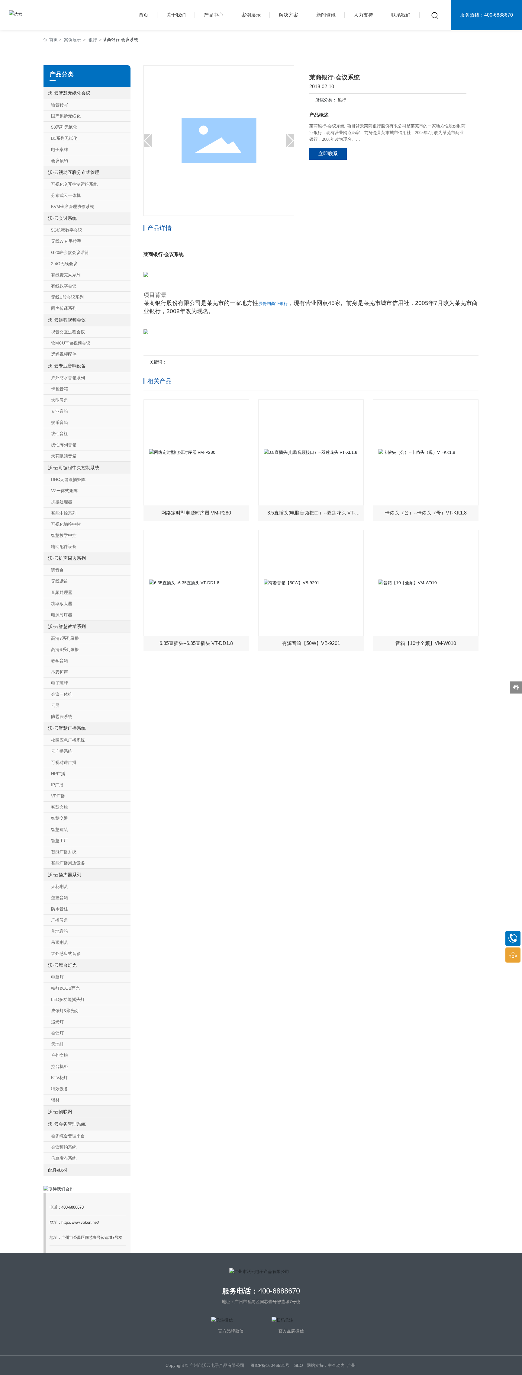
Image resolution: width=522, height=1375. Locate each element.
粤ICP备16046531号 (269, 1365)
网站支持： (317, 1365)
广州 (351, 1365)
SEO (298, 1365)
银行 (342, 100)
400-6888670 (279, 1291)
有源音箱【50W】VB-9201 (311, 643)
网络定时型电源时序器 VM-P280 (196, 512)
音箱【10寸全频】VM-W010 (425, 643)
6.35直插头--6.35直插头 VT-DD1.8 (196, 643)
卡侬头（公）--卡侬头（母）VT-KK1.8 (426, 512)
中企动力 (336, 1365)
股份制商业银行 (273, 303)
